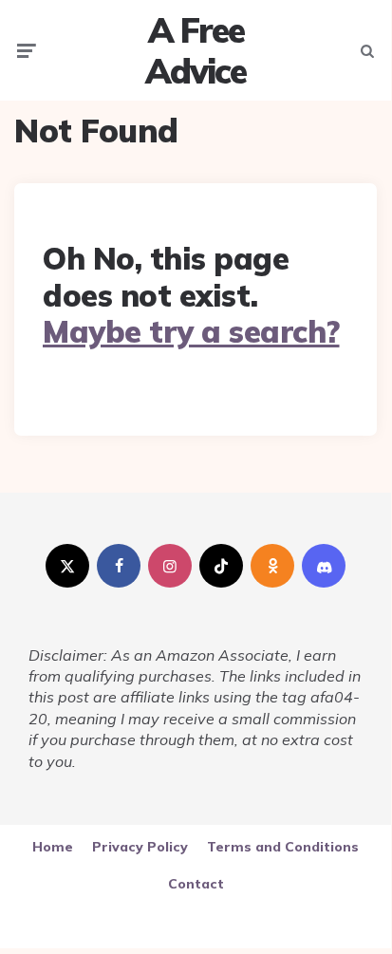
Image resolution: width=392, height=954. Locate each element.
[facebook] (118, 566)
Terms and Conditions (283, 846)
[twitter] (67, 566)
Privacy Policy (140, 846)
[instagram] (170, 566)
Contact (196, 883)
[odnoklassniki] (272, 566)
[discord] (323, 566)
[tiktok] (221, 566)
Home (52, 846)
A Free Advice (195, 50)
